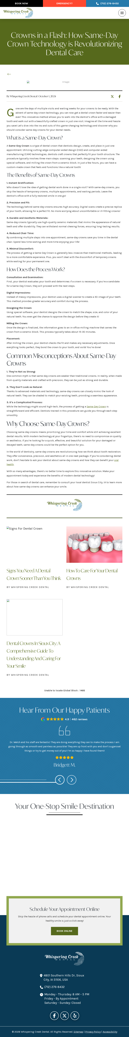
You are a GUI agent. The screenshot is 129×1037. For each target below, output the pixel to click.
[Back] (10, 74)
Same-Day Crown (96, 406)
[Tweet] (113, 96)
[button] (122, 13)
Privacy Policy (93, 1031)
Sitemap (78, 1031)
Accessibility (110, 1031)
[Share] (120, 95)
